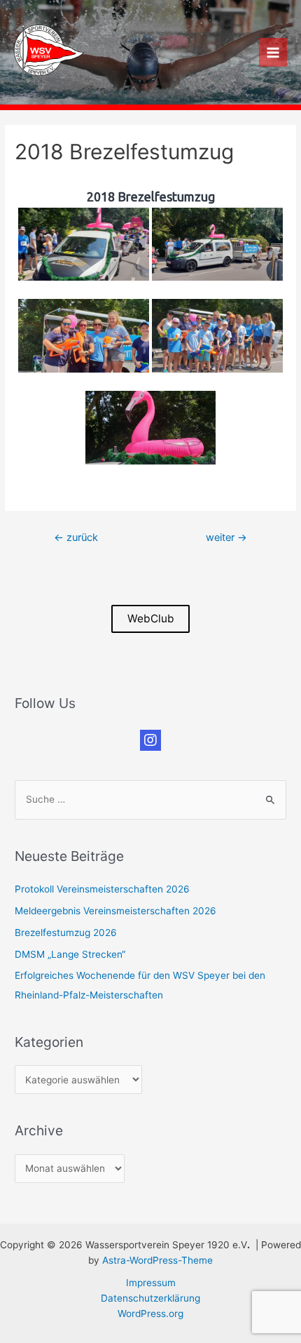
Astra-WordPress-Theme (157, 1260)
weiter (226, 537)
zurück (76, 537)
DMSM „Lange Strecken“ (70, 954)
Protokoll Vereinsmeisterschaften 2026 (102, 889)
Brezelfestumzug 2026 (66, 932)
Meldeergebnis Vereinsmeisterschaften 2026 (115, 910)
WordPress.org (150, 1313)
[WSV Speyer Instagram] (150, 740)
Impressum (151, 1282)
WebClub (150, 618)
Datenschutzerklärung (150, 1298)
